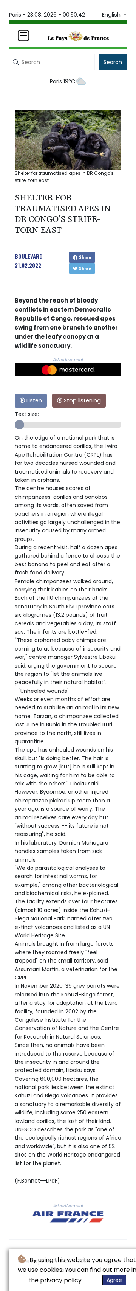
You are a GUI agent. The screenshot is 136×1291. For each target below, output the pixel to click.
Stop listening (81, 400)
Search (113, 62)
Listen (33, 400)
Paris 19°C (62, 81)
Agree (114, 1280)
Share (84, 257)
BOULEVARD (29, 256)
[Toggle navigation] (23, 35)
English (112, 14)
